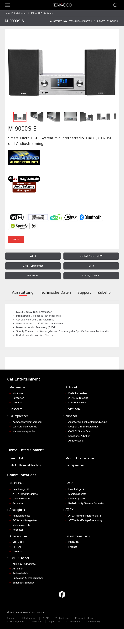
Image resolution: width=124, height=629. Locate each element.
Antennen (17, 569)
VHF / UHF (18, 542)
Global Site (36, 621)
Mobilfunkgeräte (21, 499)
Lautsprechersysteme (24, 427)
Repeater (17, 503)
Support (99, 21)
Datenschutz (73, 621)
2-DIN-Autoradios (78, 398)
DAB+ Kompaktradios (25, 465)
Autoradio (72, 387)
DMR (69, 483)
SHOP (16, 239)
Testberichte (62, 618)
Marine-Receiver (77, 403)
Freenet (72, 547)
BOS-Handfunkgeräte (24, 520)
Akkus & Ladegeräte (24, 564)
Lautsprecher (18, 416)
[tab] (22, 294)
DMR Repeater (77, 499)
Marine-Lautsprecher (24, 431)
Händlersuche (29, 618)
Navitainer (18, 398)
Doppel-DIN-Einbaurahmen (83, 427)
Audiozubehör (20, 573)
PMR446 (73, 542)
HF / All (16, 547)
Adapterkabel (75, 441)
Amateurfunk (18, 536)
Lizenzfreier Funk (77, 536)
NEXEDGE (17, 483)
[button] (7, 5)
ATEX (69, 510)
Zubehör (112, 21)
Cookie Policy (93, 621)
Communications (21, 475)
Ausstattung (58, 21)
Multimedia (17, 387)
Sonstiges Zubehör (79, 436)
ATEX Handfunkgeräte (25, 494)
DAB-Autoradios (77, 393)
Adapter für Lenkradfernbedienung (87, 422)
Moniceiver (18, 393)
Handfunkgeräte (21, 489)
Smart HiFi (17, 458)
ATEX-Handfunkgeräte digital (84, 516)
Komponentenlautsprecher (27, 422)
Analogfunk (17, 510)
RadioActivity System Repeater (86, 503)
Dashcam (15, 409)
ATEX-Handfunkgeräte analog (85, 520)
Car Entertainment (23, 379)
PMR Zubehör (19, 558)
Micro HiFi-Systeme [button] (42, 13)
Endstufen (72, 409)
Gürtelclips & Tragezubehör (27, 578)
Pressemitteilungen (85, 618)
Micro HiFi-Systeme (79, 458)
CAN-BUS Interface (79, 431)
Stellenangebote (15, 621)
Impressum (54, 621)
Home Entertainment (15, 13)
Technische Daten (80, 21)
